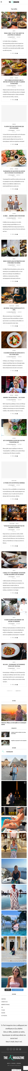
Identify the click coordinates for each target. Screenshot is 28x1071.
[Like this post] (10, 53)
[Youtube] (17, 1049)
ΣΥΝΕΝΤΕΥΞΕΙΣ (4, 1001)
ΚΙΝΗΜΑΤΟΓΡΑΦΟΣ (5, 1004)
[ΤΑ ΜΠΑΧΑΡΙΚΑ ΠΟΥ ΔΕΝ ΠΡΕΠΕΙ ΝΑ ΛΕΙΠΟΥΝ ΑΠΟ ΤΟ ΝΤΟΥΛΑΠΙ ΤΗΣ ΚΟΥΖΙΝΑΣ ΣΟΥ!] (14, 158)
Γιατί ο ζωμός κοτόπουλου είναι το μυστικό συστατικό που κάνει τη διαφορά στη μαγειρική (14, 81)
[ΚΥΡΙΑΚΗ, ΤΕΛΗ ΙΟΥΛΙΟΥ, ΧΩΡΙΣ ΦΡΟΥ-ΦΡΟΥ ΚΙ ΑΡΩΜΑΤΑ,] (14, 819)
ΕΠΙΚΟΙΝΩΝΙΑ (19, 1063)
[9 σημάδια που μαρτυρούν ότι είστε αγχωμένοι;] (5, 742)
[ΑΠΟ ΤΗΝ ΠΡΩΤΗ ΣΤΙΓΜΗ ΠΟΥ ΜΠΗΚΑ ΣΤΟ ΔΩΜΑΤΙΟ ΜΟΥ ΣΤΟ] (14, 897)
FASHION (3, 1012)
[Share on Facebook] (12, 53)
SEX (2, 1007)
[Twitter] (11, 1049)
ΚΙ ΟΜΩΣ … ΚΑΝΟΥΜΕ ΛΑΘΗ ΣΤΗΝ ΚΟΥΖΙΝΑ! (14, 216)
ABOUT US (8, 1063)
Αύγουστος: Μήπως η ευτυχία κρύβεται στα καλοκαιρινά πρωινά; (13, 723)
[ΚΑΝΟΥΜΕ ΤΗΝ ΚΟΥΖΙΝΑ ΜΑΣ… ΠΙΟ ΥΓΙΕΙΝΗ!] (14, 384)
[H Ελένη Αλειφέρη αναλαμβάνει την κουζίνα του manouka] (14, 606)
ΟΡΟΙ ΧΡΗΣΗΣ (13, 1063)
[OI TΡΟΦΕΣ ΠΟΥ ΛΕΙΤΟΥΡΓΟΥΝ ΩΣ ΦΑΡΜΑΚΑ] (14, 469)
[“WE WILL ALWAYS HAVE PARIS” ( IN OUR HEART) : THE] (14, 767)
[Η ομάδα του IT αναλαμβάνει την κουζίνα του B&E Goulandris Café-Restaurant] (14, 559)
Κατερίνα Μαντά (12, 37)
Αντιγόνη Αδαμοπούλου (12, 85)
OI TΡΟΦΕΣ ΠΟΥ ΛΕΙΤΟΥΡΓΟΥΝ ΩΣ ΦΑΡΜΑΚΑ (14, 483)
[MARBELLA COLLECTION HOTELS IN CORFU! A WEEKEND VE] (14, 923)
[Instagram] (14, 1049)
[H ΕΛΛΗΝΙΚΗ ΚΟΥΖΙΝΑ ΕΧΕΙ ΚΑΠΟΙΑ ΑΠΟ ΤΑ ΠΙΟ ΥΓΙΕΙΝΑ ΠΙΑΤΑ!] (14, 339)
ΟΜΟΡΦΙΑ (3, 999)
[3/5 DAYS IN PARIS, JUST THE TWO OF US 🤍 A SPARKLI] (14, 793)
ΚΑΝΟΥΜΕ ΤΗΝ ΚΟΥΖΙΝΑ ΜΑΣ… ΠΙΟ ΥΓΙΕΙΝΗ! (14, 397)
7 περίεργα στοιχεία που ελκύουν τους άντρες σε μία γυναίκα (18, 733)
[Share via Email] (17, 53)
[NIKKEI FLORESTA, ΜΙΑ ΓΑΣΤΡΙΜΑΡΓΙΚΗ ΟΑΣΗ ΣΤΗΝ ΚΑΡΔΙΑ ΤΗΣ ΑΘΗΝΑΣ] (14, 248)
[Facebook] (8, 1049)
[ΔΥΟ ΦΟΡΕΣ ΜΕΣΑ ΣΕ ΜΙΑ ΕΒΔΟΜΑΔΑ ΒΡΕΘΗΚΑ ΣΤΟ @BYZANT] (14, 845)
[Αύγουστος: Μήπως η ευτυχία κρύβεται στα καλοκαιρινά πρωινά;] (14, 712)
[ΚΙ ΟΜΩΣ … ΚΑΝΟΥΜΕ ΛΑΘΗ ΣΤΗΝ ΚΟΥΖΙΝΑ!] (14, 202)
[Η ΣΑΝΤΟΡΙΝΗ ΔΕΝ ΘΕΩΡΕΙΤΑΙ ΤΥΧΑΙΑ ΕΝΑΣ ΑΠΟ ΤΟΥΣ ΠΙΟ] (14, 871)
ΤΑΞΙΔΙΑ (3, 1010)
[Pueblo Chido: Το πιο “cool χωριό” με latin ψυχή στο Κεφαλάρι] (14, 20)
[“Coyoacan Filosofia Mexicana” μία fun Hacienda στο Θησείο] (14, 512)
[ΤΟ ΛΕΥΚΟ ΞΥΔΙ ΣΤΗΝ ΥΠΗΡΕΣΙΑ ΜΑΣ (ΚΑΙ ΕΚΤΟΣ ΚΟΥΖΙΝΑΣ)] (14, 113)
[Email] (20, 1049)
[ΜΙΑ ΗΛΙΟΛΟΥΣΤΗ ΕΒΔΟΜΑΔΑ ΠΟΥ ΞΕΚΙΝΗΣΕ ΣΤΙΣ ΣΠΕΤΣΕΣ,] (14, 949)
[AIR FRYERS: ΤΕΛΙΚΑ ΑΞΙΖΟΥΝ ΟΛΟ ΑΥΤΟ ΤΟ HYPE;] (14, 295)
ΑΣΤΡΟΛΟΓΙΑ (4, 1015)
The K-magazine (12, 130)
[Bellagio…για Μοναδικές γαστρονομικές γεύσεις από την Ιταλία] (14, 651)
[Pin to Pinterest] (15, 53)
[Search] (26, 2)
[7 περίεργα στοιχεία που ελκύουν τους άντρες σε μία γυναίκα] (5, 734)
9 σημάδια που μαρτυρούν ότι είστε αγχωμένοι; (19, 740)
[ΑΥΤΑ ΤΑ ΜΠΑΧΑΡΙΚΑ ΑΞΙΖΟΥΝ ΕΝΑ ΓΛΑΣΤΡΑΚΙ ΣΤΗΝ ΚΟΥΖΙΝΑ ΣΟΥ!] (14, 427)
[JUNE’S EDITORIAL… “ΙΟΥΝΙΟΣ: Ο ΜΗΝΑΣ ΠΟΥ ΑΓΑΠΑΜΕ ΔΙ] (14, 975)
